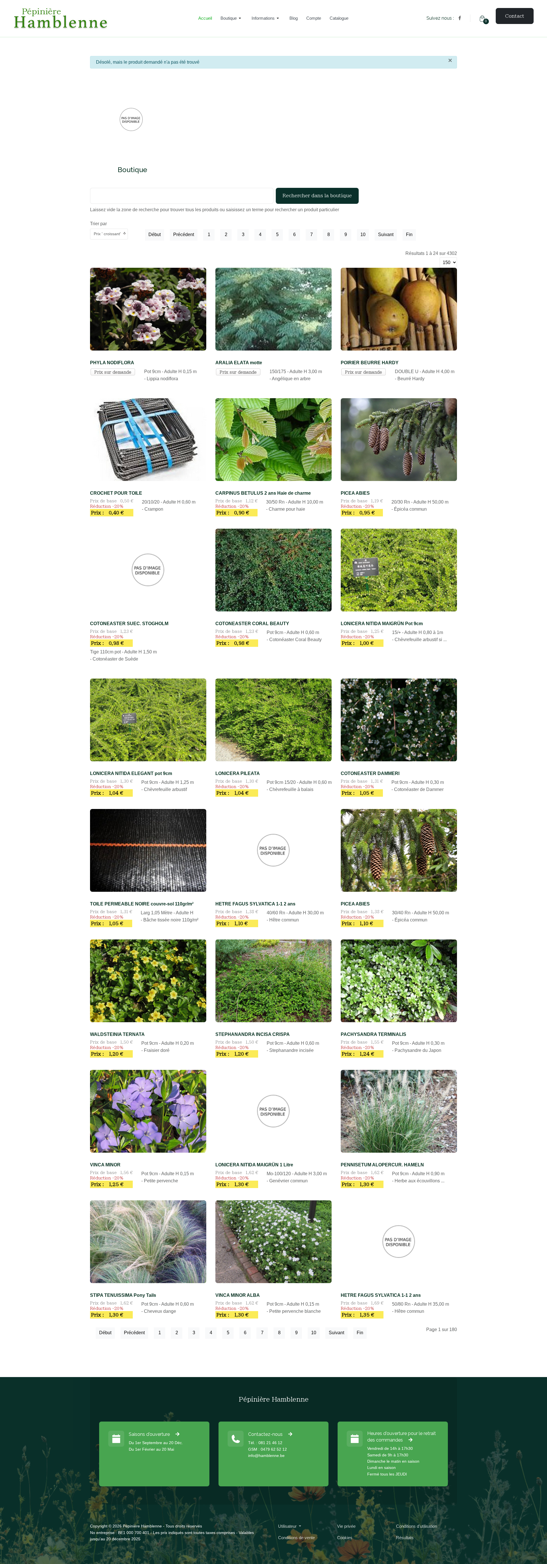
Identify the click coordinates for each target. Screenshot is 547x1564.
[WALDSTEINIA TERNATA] (148, 980)
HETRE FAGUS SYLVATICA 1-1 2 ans (255, 903)
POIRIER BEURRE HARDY (370, 362)
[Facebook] (459, 18)
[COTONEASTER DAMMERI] (399, 719)
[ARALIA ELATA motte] (273, 308)
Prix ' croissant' (107, 234)
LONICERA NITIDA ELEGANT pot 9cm (131, 773)
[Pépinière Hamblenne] (97, 18)
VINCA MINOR (105, 1164)
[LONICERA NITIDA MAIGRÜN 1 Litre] (273, 1110)
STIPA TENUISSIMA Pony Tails (123, 1295)
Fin (409, 234)
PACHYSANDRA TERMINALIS (373, 1034)
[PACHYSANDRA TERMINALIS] (399, 980)
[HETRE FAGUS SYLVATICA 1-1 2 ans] (273, 850)
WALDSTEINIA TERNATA (117, 1034)
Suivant (385, 234)
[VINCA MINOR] (148, 1110)
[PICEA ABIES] (399, 439)
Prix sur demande (112, 372)
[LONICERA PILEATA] (273, 719)
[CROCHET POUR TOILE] (148, 439)
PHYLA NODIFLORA (112, 362)
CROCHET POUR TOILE (116, 493)
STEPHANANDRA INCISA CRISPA (252, 1034)
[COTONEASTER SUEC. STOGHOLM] (148, 569)
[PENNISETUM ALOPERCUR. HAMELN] (399, 1110)
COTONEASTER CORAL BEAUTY (252, 623)
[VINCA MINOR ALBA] (273, 1241)
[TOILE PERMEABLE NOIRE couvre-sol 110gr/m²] (148, 850)
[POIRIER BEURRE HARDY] (399, 308)
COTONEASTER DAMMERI (370, 773)
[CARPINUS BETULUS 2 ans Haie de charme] (273, 439)
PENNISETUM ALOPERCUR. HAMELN (382, 1164)
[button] (231, 18)
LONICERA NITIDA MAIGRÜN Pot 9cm (382, 623)
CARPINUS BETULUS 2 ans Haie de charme (263, 493)
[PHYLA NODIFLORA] (148, 308)
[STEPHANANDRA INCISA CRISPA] (273, 980)
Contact (514, 16)
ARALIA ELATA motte (238, 362)
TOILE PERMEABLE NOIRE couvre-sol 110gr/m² (141, 903)
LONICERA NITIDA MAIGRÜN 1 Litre (254, 1164)
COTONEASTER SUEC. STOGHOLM (129, 623)
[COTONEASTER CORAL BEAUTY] (273, 569)
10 (363, 234)
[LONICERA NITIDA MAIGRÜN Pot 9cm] (399, 569)
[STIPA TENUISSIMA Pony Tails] (148, 1241)
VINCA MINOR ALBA (237, 1295)
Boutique (132, 170)
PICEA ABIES (355, 493)
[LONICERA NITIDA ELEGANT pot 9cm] (148, 719)
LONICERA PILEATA (237, 773)
